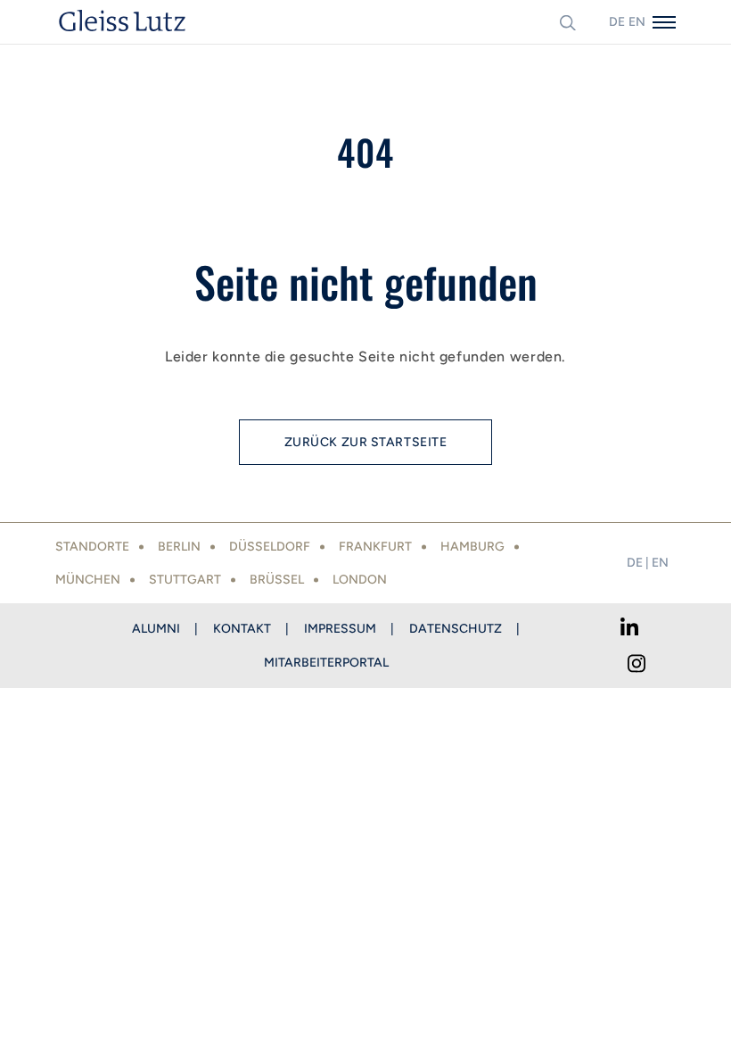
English (636, 21)
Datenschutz (455, 628)
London (360, 579)
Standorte (92, 546)
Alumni (156, 628)
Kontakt (242, 628)
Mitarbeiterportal (326, 662)
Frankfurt (375, 546)
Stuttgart (185, 579)
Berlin (179, 546)
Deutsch (617, 21)
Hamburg (472, 546)
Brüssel (277, 579)
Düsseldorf (269, 546)
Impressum (340, 628)
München (87, 579)
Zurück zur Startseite (366, 442)
